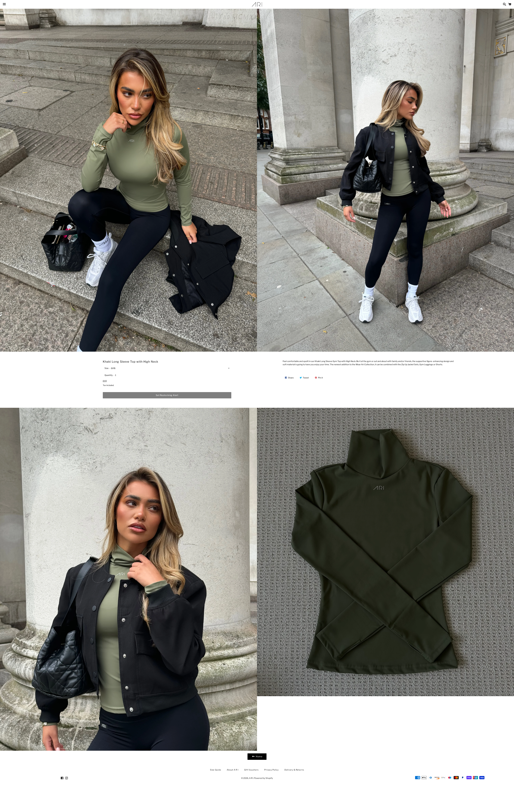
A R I (251, 778)
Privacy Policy (271, 770)
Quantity (109, 375)
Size (107, 368)
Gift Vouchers (251, 770)
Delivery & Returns (294, 770)
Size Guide (215, 770)
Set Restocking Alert (167, 395)
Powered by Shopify (263, 778)
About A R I (232, 770)
